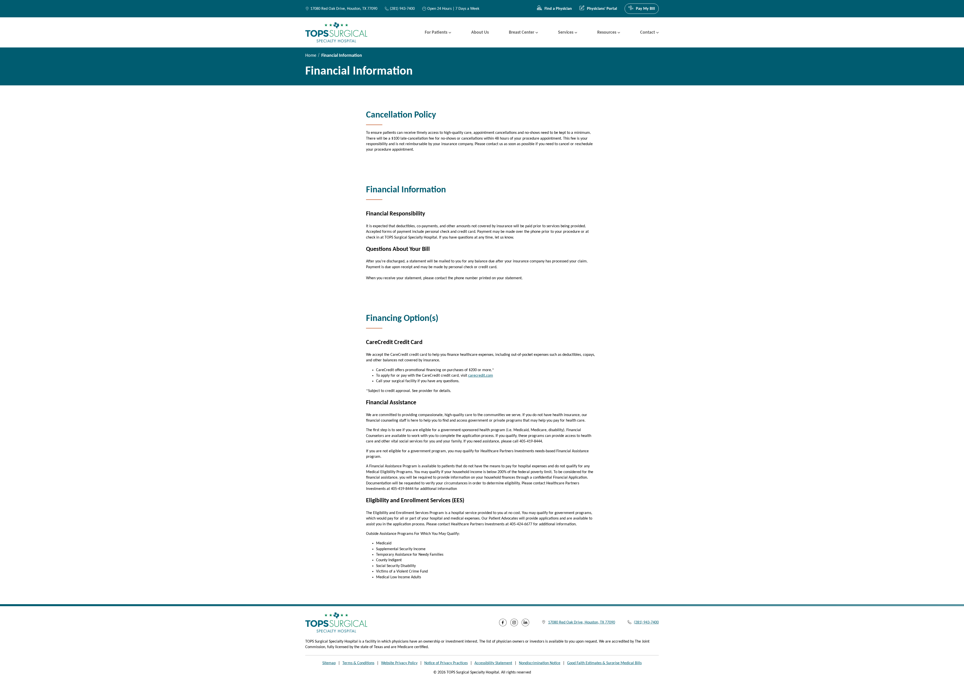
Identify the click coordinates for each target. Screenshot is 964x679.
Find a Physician (558, 9)
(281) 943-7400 (402, 9)
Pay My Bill (645, 9)
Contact (647, 32)
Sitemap (329, 663)
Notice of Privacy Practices (446, 663)
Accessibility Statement (493, 663)
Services (565, 32)
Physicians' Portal (602, 9)
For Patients (436, 32)
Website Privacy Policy (399, 663)
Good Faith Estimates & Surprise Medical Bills (604, 663)
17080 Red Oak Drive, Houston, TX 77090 (343, 9)
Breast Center (521, 32)
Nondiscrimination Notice (539, 663)
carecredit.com (480, 376)
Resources (606, 32)
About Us (480, 32)
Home (310, 55)
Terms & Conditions (358, 663)
